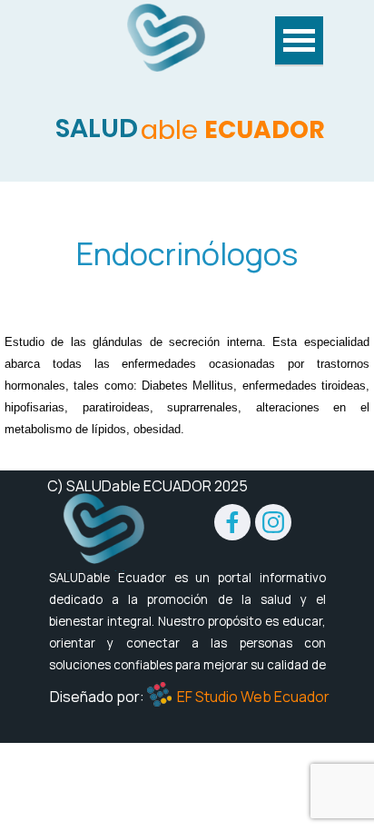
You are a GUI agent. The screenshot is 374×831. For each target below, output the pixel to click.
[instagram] (273, 522)
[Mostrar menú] (299, 41)
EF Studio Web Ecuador (253, 697)
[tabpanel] (187, 253)
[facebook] (232, 522)
